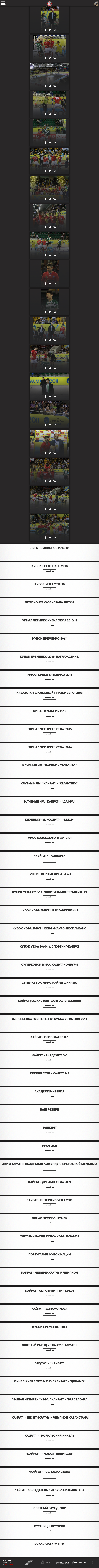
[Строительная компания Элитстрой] (62, 1562)
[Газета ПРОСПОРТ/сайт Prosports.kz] (79, 1562)
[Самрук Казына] (45, 1562)
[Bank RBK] (29, 1562)
